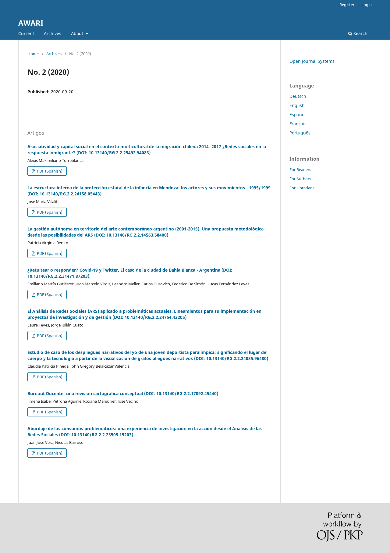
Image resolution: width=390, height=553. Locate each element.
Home (33, 53)
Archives (52, 33)
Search (359, 33)
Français (298, 124)
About (77, 33)
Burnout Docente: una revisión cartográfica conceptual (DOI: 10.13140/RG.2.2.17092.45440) (122, 393)
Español (297, 114)
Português (299, 133)
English (297, 105)
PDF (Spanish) (49, 171)
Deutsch (297, 96)
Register (346, 4)
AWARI (30, 23)
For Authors (300, 178)
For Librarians (301, 188)
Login (366, 4)
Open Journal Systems (312, 61)
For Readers (300, 169)
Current (26, 33)
